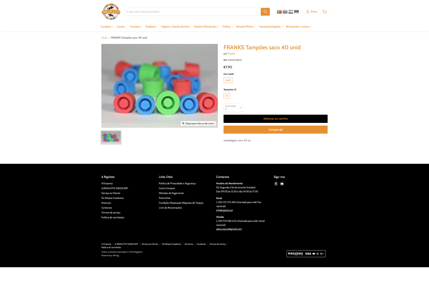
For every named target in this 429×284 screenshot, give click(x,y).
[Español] (291, 11)
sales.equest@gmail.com (229, 229)
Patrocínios (164, 198)
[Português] (279, 11)
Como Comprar (167, 188)
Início (104, 37)
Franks (231, 53)
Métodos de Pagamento (171, 193)
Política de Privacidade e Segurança (177, 183)
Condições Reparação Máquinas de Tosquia (181, 202)
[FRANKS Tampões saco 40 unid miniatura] (111, 137)
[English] (285, 11)
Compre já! (276, 129)
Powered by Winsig (110, 255)
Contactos (106, 207)
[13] (227, 99)
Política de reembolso (112, 217)
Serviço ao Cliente (110, 193)
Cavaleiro (106, 26)
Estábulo (151, 26)
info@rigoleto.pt (224, 210)
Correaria (135, 26)
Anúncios (106, 202)
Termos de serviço (110, 212)
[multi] (229, 83)
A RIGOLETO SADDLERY (114, 188)
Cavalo (121, 26)
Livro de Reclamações (170, 207)
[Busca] (265, 12)
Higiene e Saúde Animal (175, 26)
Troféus (226, 26)
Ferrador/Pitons (245, 26)
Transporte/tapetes (270, 26)
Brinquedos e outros (298, 26)
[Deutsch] (296, 11)
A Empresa (107, 183)
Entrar (314, 11)
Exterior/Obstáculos (206, 26)
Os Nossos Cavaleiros (112, 198)
